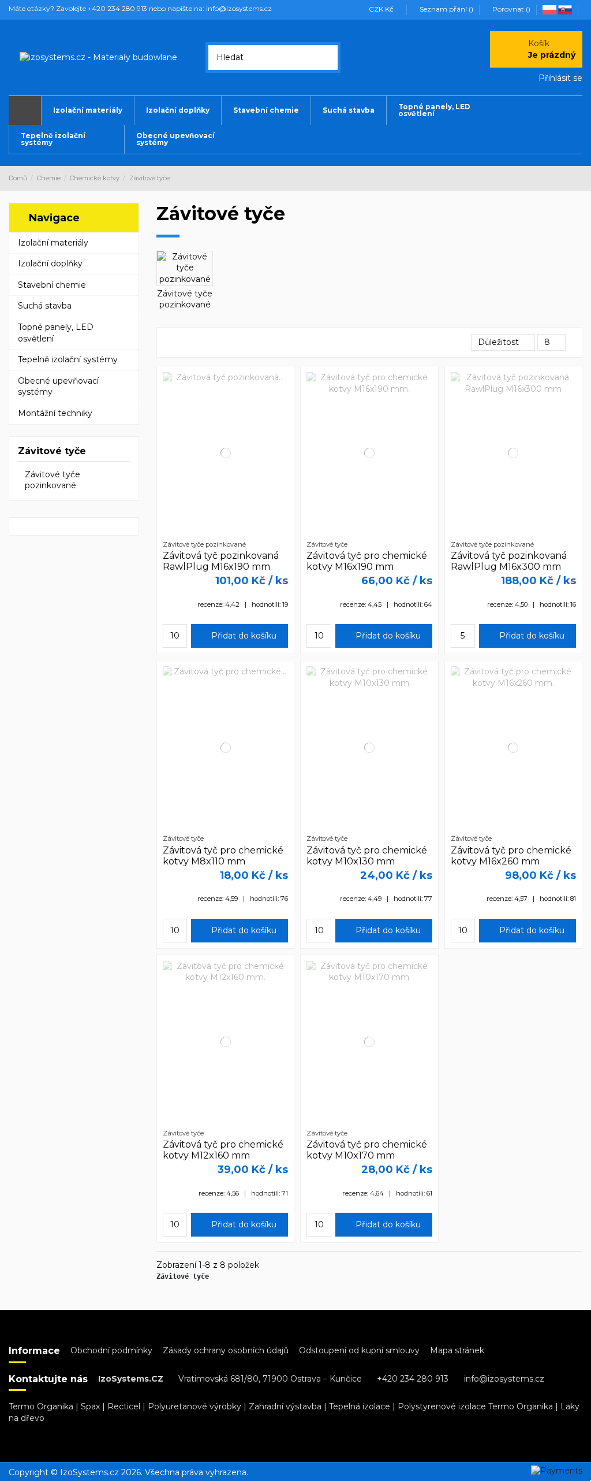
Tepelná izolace (359, 1406)
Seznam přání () (446, 9)
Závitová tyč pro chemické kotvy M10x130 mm (366, 856)
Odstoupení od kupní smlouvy (359, 1350)
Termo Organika (41, 1406)
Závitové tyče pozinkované (184, 299)
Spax (90, 1406)
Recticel (123, 1406)
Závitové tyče (52, 451)
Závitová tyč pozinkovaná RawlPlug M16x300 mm (509, 561)
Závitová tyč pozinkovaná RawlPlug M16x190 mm (221, 561)
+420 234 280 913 (412, 1379)
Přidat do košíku (242, 635)
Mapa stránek (457, 1350)
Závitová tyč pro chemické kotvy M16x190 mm (366, 561)
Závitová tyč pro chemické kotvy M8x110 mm (223, 856)
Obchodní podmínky (111, 1350)
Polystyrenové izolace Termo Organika (475, 1406)
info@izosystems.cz (504, 1379)
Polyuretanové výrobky (194, 1406)
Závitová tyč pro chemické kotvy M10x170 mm (366, 1150)
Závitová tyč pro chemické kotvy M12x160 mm (223, 1150)
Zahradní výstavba (285, 1406)
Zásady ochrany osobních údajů (226, 1350)
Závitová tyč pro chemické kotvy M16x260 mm (511, 856)
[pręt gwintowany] (550, 9)
